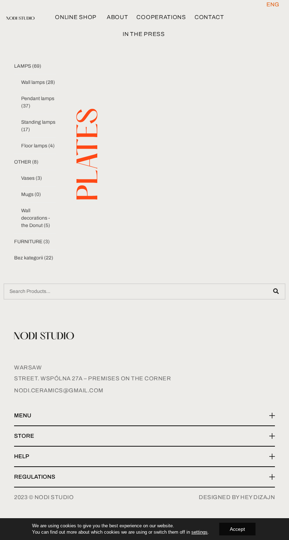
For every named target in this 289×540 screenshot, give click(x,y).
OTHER (26, 162)
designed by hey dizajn (237, 497)
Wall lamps (38, 82)
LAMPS (27, 66)
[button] (144, 416)
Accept (237, 529)
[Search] (276, 291)
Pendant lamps (37, 102)
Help (21, 456)
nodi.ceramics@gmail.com (59, 390)
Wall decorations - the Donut (35, 218)
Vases (31, 178)
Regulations (34, 477)
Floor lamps (38, 145)
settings (199, 532)
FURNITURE (32, 241)
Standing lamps (38, 125)
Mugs (31, 194)
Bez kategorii (33, 257)
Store (24, 436)
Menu (22, 415)
